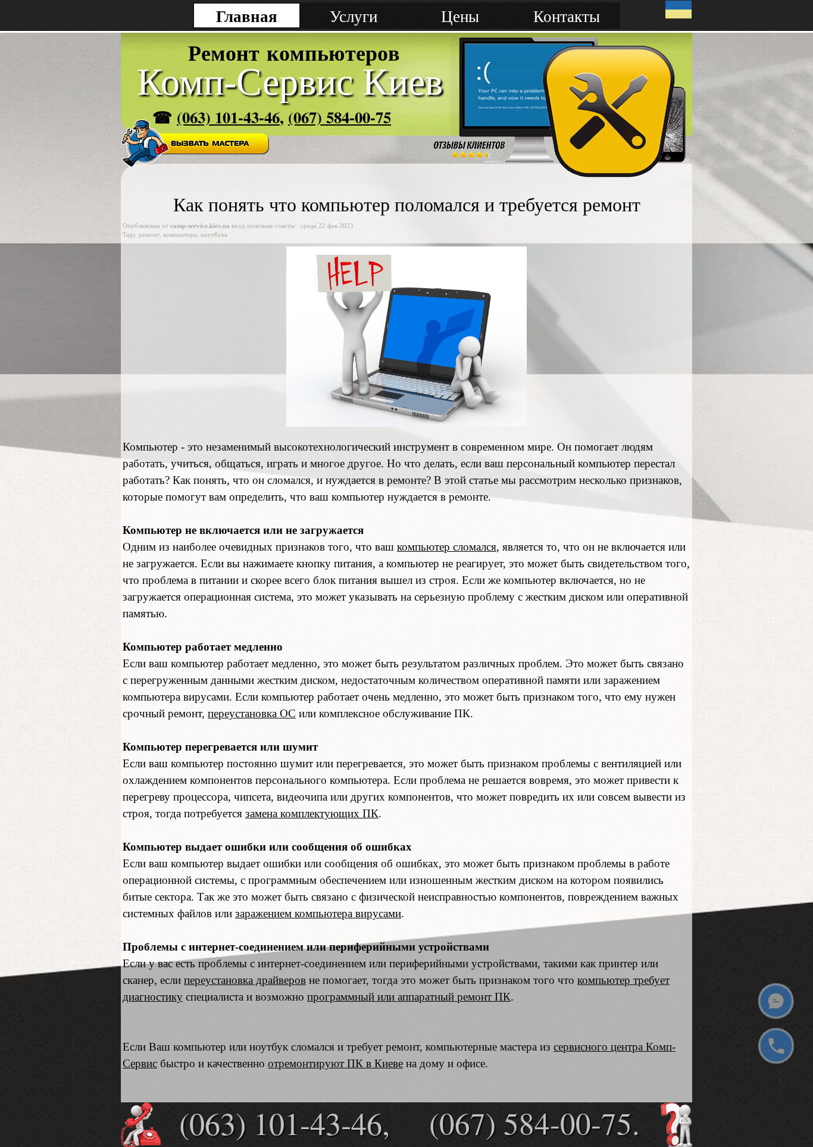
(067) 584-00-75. (534, 1122)
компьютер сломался (446, 546)
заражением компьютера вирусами (318, 913)
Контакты (566, 15)
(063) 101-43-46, (284, 1123)
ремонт (149, 235)
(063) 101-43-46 (228, 117)
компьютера (180, 235)
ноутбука (214, 235)
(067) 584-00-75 (339, 117)
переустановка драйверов (245, 980)
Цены (460, 15)
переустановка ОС (252, 713)
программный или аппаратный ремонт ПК (409, 996)
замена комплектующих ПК (312, 813)
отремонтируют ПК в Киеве (335, 1063)
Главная (246, 15)
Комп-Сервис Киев (290, 82)
